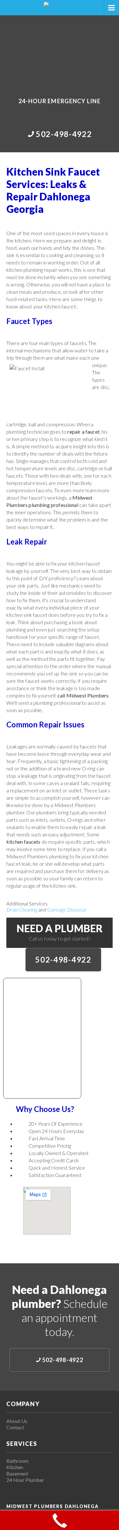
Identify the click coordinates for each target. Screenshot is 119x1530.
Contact (15, 1427)
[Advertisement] (59, 51)
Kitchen (14, 1467)
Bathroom (17, 1461)
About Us (16, 1421)
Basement (17, 1473)
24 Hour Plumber (25, 1480)
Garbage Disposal (66, 909)
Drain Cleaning (21, 909)
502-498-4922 (63, 959)
